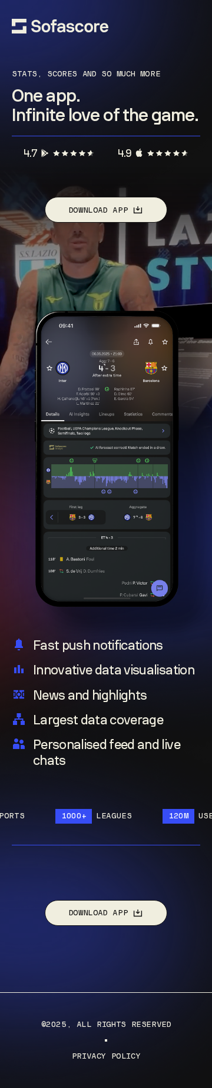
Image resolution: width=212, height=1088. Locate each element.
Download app (98, 210)
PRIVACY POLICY (106, 1056)
